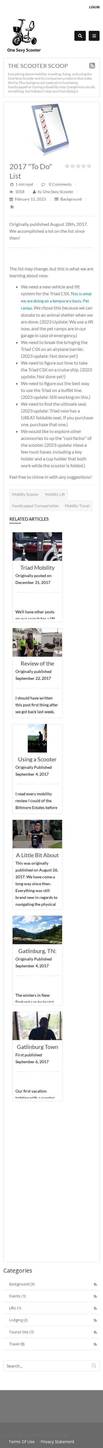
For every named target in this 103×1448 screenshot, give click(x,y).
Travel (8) (16, 1344)
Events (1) (17, 1296)
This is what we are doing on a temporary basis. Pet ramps (56, 300)
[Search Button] (80, 36)
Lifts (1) (15, 1308)
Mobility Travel (77, 505)
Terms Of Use (22, 1441)
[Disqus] (51, 1183)
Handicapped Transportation (35, 505)
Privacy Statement (57, 1441)
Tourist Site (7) (21, 1332)
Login (94, 7)
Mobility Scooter (25, 494)
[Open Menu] (94, 36)
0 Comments (60, 184)
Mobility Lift (55, 494)
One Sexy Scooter (58, 191)
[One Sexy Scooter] (24, 35)
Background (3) (21, 1284)
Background (71, 199)
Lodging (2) (18, 1320)
